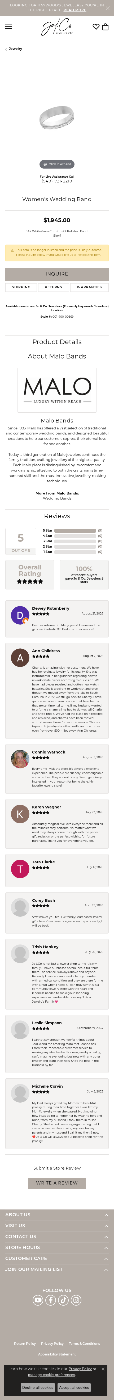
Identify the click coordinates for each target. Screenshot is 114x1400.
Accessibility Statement (57, 1354)
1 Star (47, 552)
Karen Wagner (46, 807)
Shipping (21, 287)
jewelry (15, 49)
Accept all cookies (74, 1387)
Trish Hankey (45, 947)
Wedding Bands (57, 498)
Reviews (57, 516)
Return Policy (25, 1344)
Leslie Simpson (47, 1023)
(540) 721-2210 (57, 182)
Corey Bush (43, 901)
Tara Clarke (43, 862)
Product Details (57, 342)
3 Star (47, 541)
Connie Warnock (48, 753)
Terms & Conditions (84, 1344)
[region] (57, 119)
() (100, 530)
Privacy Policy (52, 1344)
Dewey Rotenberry (50, 609)
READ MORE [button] (75, 10)
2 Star (47, 546)
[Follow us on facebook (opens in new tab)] (50, 1300)
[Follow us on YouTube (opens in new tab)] (38, 1300)
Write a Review (57, 1183)
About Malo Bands (57, 357)
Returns (53, 287)
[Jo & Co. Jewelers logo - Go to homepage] (57, 27)
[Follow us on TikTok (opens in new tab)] (63, 1300)
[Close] (107, 8)
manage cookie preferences (51, 1375)
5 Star (47, 530)
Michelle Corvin (47, 1087)
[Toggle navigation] (8, 26)
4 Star (47, 536)
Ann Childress (46, 651)
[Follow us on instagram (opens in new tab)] (76, 1300)
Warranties (89, 287)
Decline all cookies (37, 1387)
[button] (96, 27)
